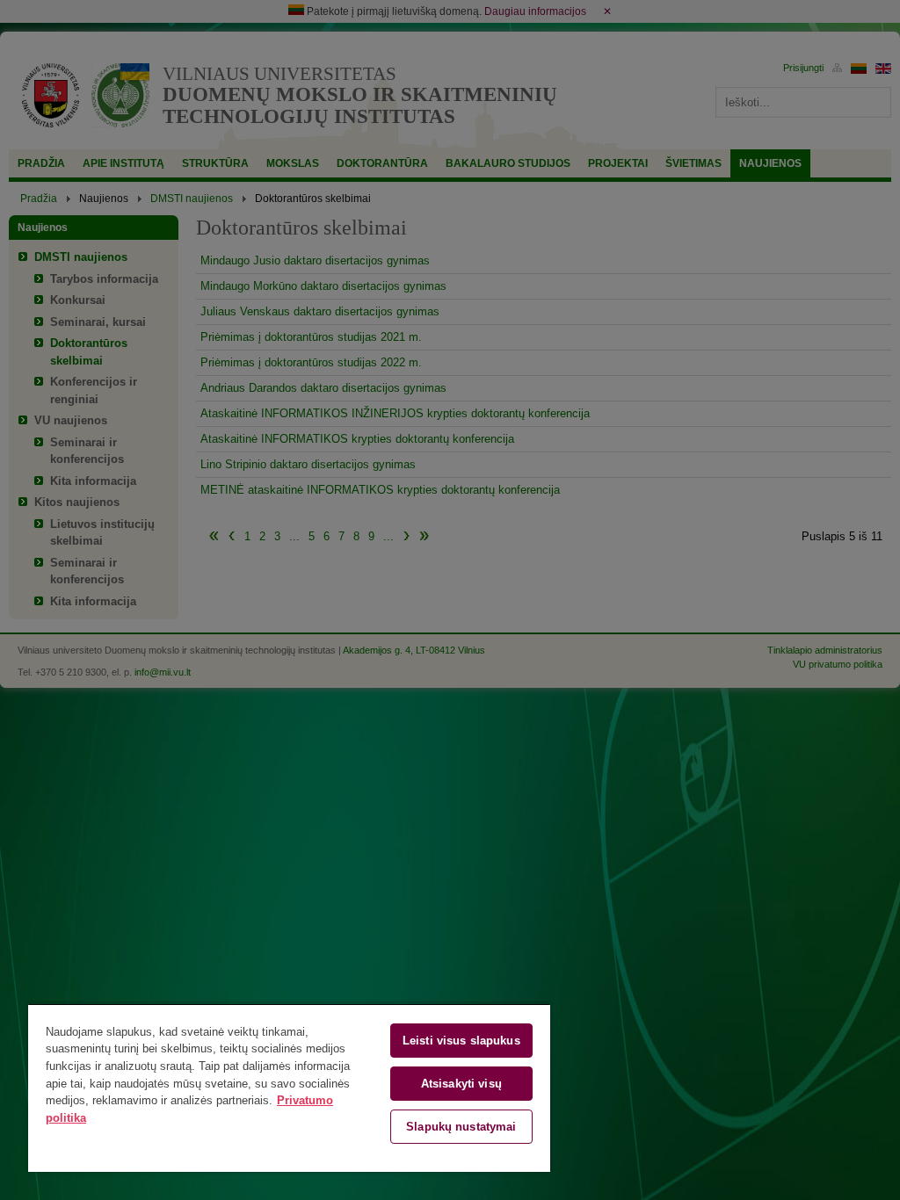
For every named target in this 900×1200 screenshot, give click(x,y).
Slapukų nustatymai (461, 1126)
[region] (289, 1087)
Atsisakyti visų (461, 1083)
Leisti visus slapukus (461, 1040)
